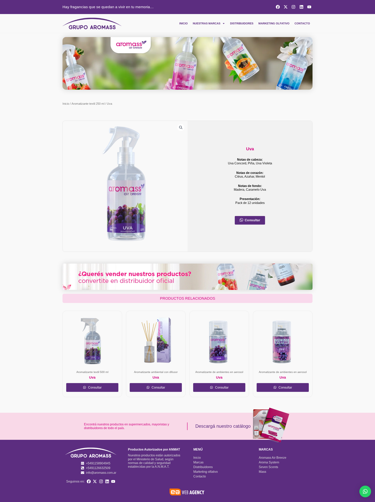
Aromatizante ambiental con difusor (156, 372)
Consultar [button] (252, 220)
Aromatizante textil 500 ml (92, 372)
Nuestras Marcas (206, 23)
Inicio (183, 23)
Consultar (94, 387)
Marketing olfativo (273, 23)
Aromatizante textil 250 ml (87, 103)
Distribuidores (241, 23)
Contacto (302, 23)
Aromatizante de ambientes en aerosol (219, 372)
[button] (180, 127)
